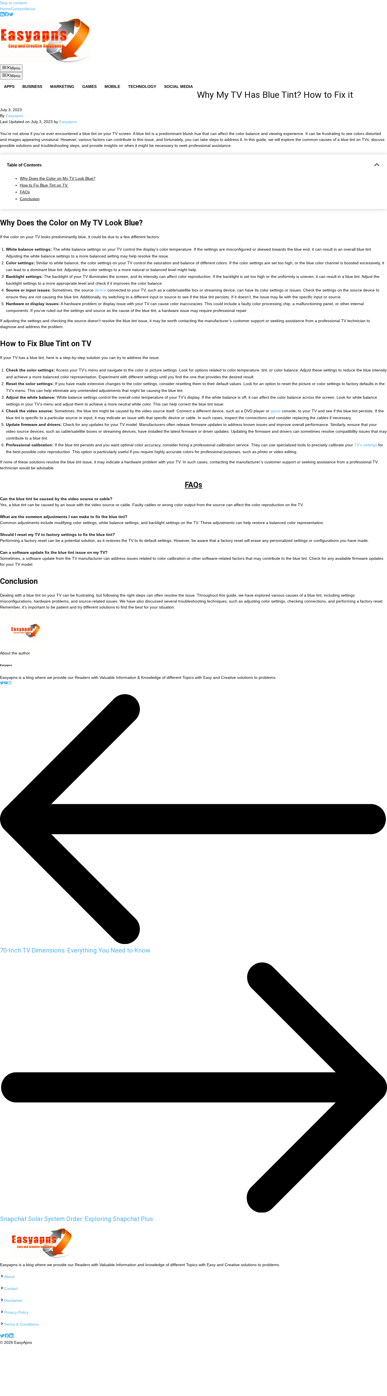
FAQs (25, 192)
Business (32, 86)
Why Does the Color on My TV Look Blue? (57, 178)
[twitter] (11, 15)
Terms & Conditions (21, 1324)
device (101, 290)
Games (89, 86)
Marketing (62, 86)
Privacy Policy (16, 1312)
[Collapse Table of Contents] (376, 164)
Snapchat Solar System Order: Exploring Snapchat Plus (76, 1218)
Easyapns (14, 115)
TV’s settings (365, 445)
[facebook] (7, 15)
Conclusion (30, 199)
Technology (142, 86)
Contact (18, 9)
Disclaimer (13, 1300)
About (30, 9)
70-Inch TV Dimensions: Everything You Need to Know (76, 950)
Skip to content (13, 3)
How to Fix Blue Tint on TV (44, 185)
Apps (9, 86)
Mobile (112, 86)
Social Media (178, 86)
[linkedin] (2, 15)
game (276, 411)
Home (5, 9)
